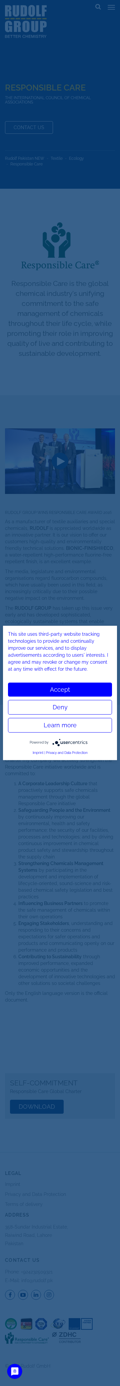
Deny (60, 707)
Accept (60, 689)
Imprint (38, 753)
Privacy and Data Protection (67, 753)
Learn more (60, 725)
